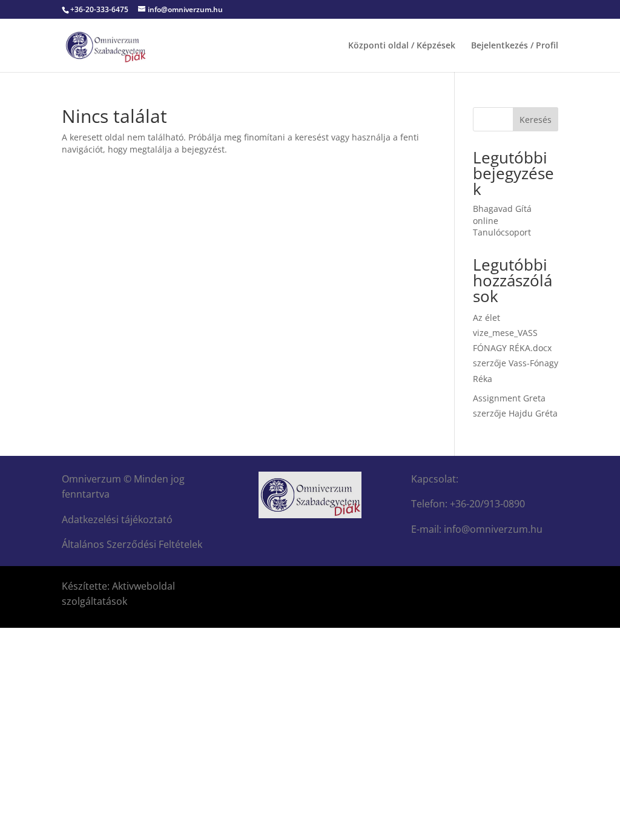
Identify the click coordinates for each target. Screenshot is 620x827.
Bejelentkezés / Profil (514, 46)
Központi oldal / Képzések (401, 46)
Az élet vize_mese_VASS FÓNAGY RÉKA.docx (512, 333)
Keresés (535, 119)
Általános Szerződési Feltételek (132, 544)
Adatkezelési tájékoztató (117, 519)
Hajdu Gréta (533, 413)
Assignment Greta (509, 398)
